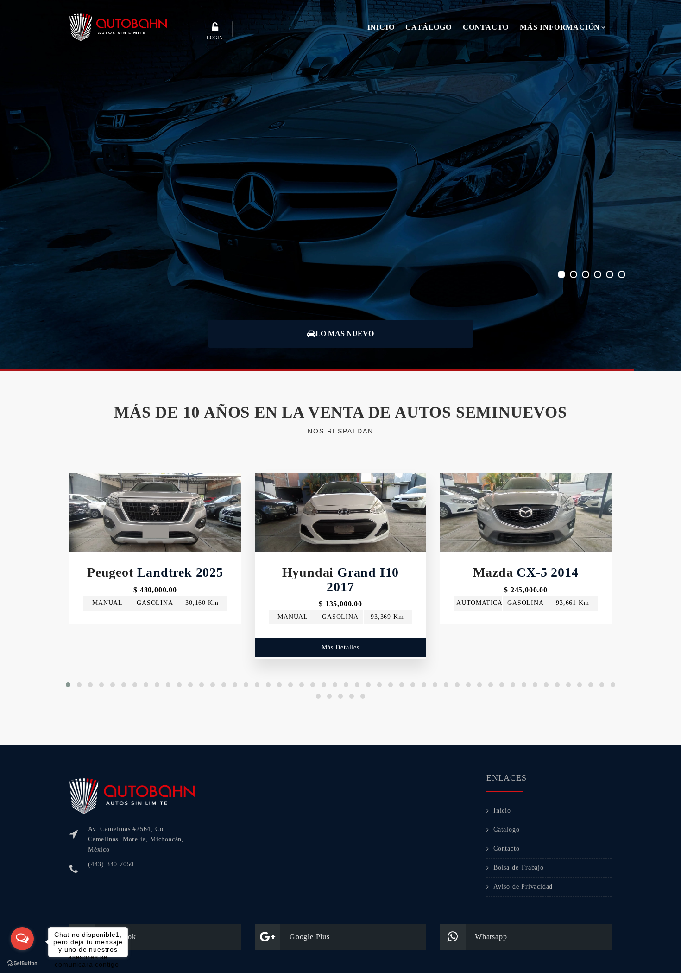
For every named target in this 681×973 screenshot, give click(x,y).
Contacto (506, 848)
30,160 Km (201, 602)
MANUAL (107, 602)
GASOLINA (155, 602)
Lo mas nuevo (344, 333)
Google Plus (310, 937)
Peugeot (155, 572)
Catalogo (506, 829)
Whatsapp (491, 937)
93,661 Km (572, 602)
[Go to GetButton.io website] (22, 963)
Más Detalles (155, 633)
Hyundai (340, 579)
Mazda (525, 572)
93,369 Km (387, 616)
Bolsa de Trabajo (518, 867)
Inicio (502, 810)
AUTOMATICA (479, 602)
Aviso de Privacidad (523, 886)
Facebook (120, 937)
